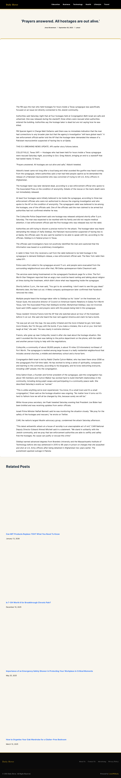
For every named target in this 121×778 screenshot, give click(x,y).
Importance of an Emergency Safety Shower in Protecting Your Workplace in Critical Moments (49, 671)
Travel (106, 4)
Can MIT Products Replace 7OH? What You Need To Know (33, 534)
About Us (82, 761)
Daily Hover (12, 4)
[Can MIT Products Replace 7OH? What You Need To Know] (60, 502)
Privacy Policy (113, 761)
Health (88, 4)
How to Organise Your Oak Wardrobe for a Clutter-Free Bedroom (36, 739)
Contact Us (92, 761)
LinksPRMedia (114, 774)
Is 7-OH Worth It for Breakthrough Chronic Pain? (28, 602)
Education (56, 4)
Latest (78, 27)
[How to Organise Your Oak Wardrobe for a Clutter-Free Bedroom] (60, 707)
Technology (78, 4)
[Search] (114, 4)
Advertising (102, 761)
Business (66, 4)
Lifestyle (97, 4)
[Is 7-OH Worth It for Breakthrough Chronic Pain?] (60, 570)
